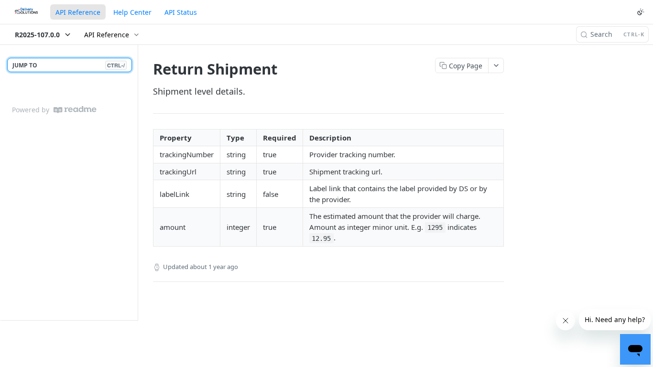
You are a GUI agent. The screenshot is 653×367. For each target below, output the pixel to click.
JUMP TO (68, 65)
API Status (180, 12)
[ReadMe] (75, 109)
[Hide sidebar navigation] (136, 182)
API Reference (77, 12)
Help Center (132, 12)
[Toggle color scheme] (640, 12)
